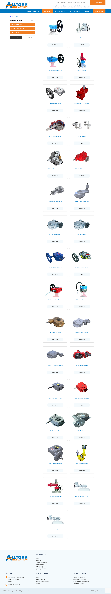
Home (11, 16)
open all (33, 20)
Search (16, 37)
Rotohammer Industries (42, 581)
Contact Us (39, 570)
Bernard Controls (40, 579)
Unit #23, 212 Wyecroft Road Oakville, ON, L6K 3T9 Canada (16, 579)
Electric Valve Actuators (79, 579)
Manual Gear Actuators (79, 577)
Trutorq (38, 583)
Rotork (38, 577)
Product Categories (41, 562)
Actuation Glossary (41, 568)
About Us (38, 560)
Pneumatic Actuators (78, 583)
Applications (39, 566)
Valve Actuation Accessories (81, 581)
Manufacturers (40, 564)
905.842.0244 (14, 585)
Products (17, 16)
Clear (30, 37)
